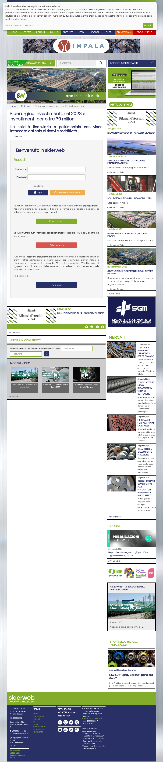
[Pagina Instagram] (65, 722)
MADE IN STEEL (39, 729)
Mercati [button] (41, 32)
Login (39, 193)
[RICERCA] (100, 63)
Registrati (56, 285)
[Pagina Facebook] (71, 722)
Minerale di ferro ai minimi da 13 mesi (146, 423)
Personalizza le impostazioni (20, 25)
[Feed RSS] (71, 729)
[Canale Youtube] (60, 729)
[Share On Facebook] (102, 327)
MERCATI (36, 719)
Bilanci (54, 32)
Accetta (148, 25)
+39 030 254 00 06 (19, 731)
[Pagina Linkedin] (60, 722)
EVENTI (35, 724)
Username (21, 169)
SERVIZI (36, 721)
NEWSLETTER (38, 732)
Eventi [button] (95, 32)
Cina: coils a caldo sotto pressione (145, 452)
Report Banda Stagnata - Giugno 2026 (128, 552)
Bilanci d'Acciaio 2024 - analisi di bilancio (80, 313)
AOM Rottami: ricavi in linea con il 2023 (129, 198)
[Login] (46, 353)
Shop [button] (108, 32)
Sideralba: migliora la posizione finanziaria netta (126, 162)
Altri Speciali (114, 561)
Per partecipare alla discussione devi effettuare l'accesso (35, 348)
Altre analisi (115, 517)
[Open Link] (81, 46)
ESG (81, 32)
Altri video (14, 397)
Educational (124, 32)
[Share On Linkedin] (92, 327)
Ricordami (36, 186)
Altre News (14, 332)
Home (13, 106)
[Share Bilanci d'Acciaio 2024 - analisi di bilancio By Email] (86, 327)
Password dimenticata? (68, 193)
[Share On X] (97, 327)
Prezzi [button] (27, 32)
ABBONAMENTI (39, 727)
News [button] (14, 32)
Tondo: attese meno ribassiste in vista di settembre (146, 388)
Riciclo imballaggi (124, 643)
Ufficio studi (26, 106)
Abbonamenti (144, 32)
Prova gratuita (56, 221)
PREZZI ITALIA (38, 716)
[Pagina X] (76, 722)
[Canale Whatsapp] (76, 729)
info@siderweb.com (20, 734)
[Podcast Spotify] (65, 729)
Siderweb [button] (68, 32)
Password (22, 177)
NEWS (35, 714)
